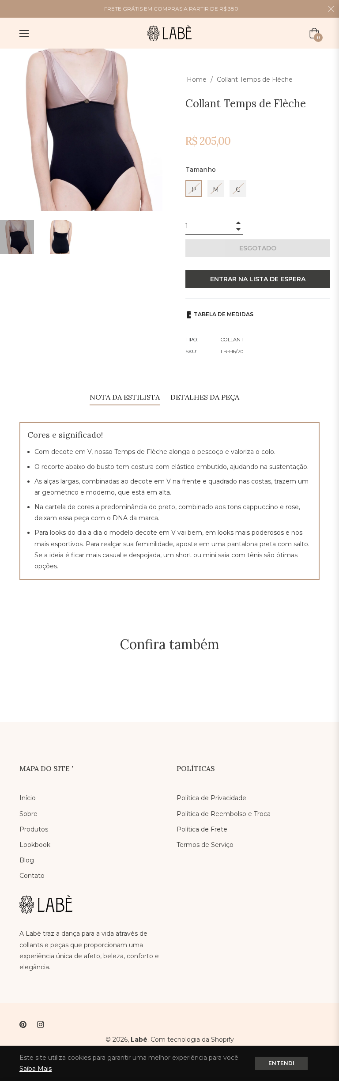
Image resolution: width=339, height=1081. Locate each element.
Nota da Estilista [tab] (125, 397)
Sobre (28, 814)
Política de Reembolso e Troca (224, 814)
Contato (32, 876)
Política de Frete (202, 829)
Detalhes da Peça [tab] (204, 397)
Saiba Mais (35, 1069)
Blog (26, 860)
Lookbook (34, 845)
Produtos (33, 829)
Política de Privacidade (211, 798)
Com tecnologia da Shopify (192, 1039)
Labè (139, 1039)
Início (27, 798)
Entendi (281, 1063)
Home (197, 79)
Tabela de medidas (222, 314)
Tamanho (200, 170)
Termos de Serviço (205, 845)
